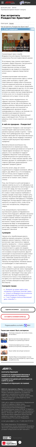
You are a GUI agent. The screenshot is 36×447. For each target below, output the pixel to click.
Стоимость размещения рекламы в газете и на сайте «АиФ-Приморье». (15, 375)
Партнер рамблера (17, 437)
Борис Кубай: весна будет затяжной (19, 351)
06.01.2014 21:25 (6, 8)
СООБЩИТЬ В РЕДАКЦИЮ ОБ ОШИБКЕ (15, 383)
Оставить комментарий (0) (15, 317)
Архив (11, 23)
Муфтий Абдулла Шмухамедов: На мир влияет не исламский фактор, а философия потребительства (21, 358)
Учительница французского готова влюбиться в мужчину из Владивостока (20, 345)
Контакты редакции (9, 372)
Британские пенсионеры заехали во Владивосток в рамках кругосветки (19, 339)
